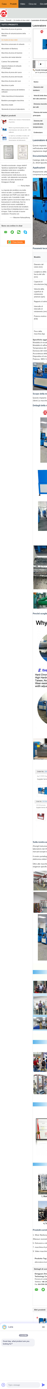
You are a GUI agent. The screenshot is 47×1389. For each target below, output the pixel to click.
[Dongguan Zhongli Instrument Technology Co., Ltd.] (3, 13)
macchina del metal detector (11, 57)
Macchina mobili (7, 105)
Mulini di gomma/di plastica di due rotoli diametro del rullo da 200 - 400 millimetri (20, 130)
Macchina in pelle (7, 85)
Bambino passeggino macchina (12, 100)
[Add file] (3, 1385)
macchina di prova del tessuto (12, 77)
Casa (4, 4)
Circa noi (32, 4)
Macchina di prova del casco (11, 72)
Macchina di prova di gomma (11, 29)
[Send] (43, 1385)
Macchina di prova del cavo (11, 81)
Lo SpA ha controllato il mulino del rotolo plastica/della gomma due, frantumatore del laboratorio (19, 138)
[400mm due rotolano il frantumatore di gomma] (4, 122)
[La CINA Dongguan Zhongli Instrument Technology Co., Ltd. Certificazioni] (8, 152)
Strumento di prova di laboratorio (13, 109)
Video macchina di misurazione (12, 96)
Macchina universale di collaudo (12, 44)
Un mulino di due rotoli (21, 20)
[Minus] (43, 1327)
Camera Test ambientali (9, 62)
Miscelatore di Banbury (9, 49)
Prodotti (13, 4)
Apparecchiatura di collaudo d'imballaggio (11, 67)
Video (22, 4)
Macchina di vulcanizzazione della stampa (13, 35)
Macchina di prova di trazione (11, 53)
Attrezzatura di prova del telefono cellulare (13, 91)
